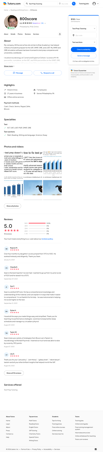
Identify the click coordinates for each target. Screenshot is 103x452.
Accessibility (48, 449)
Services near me (57, 434)
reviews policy (47, 239)
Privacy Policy (36, 449)
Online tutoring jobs (81, 424)
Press (8, 430)
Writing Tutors (33, 440)
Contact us (9, 434)
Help (7, 437)
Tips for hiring (56, 420)
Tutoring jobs (79, 420)
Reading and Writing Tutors (19, 10)
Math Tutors (33, 420)
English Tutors (33, 427)
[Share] (60, 34)
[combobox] (41, 3)
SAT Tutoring (33, 430)
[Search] (74, 3)
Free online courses (58, 427)
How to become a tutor (82, 432)
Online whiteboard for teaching (85, 436)
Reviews (28, 34)
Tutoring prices (57, 424)
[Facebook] (96, 449)
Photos (20, 34)
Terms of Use (25, 449)
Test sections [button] (77, 42)
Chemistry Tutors (34, 434)
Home (6, 10)
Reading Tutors (34, 424)
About (6, 34)
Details (13, 34)
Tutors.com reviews (81, 439)
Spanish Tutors (34, 437)
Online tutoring (57, 430)
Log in (8, 424)
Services (36, 34)
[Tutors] (12, 3)
